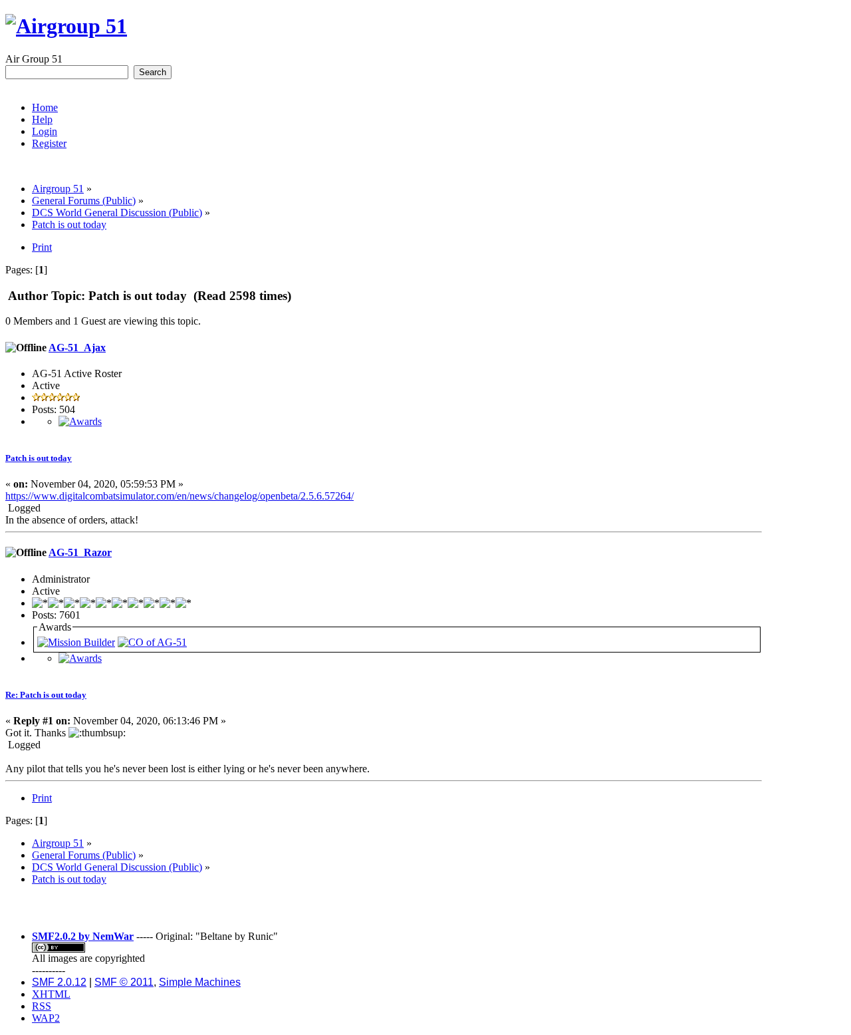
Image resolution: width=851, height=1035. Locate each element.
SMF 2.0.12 (59, 982)
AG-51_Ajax (77, 347)
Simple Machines (200, 982)
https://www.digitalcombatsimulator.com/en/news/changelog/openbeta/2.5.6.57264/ (179, 496)
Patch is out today (38, 458)
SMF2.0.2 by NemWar (83, 936)
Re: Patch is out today (45, 695)
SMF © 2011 (124, 982)
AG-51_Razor (80, 552)
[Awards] (80, 421)
